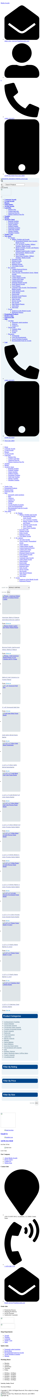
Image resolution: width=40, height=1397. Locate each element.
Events (10, 309)
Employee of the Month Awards (21, 311)
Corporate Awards (10, 199)
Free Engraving (9, 1035)
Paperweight (15, 294)
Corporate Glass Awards (26, 558)
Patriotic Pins (12, 209)
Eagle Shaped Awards (18, 284)
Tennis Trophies (13, 224)
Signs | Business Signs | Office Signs (16, 1053)
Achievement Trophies (12, 1022)
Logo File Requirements (19, 337)
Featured (7, 1033)
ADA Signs (15, 306)
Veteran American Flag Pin (16, 214)
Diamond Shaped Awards (19, 282)
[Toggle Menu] (1, 444)
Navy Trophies (20, 254)
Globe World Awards (18, 291)
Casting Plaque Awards (19, 277)
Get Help (11, 321)
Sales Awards (16, 299)
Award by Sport (9, 219)
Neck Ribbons (8, 1044)
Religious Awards (17, 264)
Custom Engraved (17, 281)
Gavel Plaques (16, 286)
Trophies (7, 463)
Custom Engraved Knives (19, 269)
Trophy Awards (9, 1055)
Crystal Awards (9, 201)
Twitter (14, 332)
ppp (5, 1050)
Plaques (6, 203)
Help (5, 319)
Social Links (12, 327)
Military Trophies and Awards (28, 514)
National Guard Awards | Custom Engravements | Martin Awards (25, 251)
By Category (12, 267)
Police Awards (16, 262)
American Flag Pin (13, 213)
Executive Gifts (16, 259)
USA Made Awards (17, 266)
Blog (9, 496)
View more (7, 236)
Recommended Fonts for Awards (21, 340)
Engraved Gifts (9, 317)
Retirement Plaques (17, 312)
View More (7, 511)
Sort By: (5, 588)
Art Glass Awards (17, 271)
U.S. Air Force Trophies (30, 519)
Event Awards (9, 1031)
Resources (11, 334)
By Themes (11, 238)
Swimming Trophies (14, 228)
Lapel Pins (7, 455)
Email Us (4, 1134)
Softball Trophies (13, 226)
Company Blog (16, 329)
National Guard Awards (30, 524)
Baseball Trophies (13, 221)
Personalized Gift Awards (13, 1048)
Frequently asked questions (20, 322)
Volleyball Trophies (14, 229)
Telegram (14, 330)
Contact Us (15, 325)
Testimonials (15, 335)
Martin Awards (5, 3)
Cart (5, 342)
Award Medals (9, 1024)
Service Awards (16, 301)
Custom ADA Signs (18, 279)
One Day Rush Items (11, 1046)
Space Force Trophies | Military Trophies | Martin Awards (25, 256)
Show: (4, 592)
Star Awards (15, 302)
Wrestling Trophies (13, 233)
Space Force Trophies (29, 528)
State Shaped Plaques (18, 304)
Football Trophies (13, 223)
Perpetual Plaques (24, 564)
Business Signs (9, 316)
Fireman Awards (17, 261)
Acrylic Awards (9, 206)
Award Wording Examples (20, 339)
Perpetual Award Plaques (19, 296)
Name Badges (23, 561)
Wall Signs (15, 307)
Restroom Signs (16, 297)
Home (6, 447)
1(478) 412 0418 (7, 1141)
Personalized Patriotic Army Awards (29, 517)
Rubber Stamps (9, 1051)
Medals (6, 218)
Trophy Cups (8, 234)
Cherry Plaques (16, 276)
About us (14, 324)
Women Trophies (13, 231)
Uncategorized (9, 1057)
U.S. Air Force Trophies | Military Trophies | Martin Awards (25, 245)
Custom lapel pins (13, 211)
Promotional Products (11, 314)
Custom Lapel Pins (13, 458)
